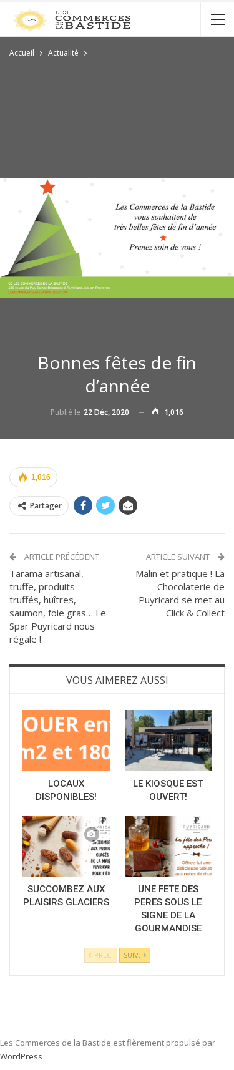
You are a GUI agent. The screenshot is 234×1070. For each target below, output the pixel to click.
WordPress (21, 1056)
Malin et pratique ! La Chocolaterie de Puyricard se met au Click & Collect (180, 593)
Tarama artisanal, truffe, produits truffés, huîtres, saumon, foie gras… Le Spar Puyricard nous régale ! (57, 606)
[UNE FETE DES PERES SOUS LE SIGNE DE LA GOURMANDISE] (168, 846)
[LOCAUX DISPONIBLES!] (66, 740)
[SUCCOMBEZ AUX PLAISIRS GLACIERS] (66, 846)
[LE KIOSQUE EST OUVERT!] (168, 740)
